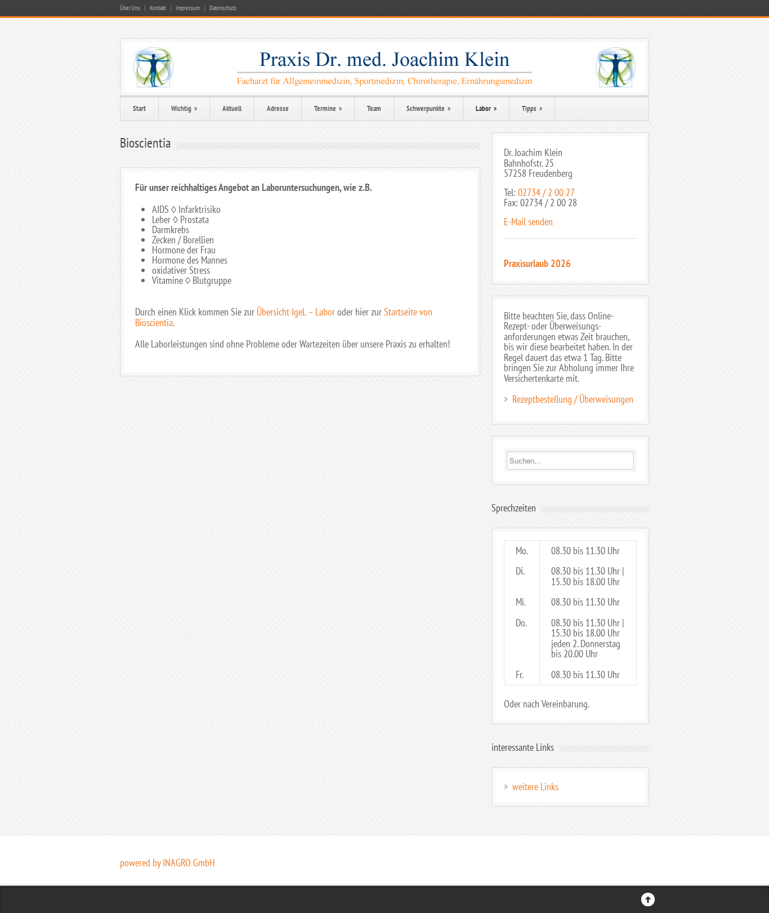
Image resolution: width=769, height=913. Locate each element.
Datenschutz (222, 8)
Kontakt (158, 8)
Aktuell (232, 108)
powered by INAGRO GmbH (167, 862)
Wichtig (184, 108)
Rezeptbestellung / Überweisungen (572, 399)
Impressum (188, 8)
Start (139, 108)
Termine (328, 108)
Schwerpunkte (428, 108)
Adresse (278, 108)
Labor (486, 108)
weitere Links (535, 786)
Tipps (532, 108)
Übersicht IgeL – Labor (296, 311)
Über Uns (130, 8)
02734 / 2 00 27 (546, 192)
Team (374, 108)
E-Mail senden (528, 221)
